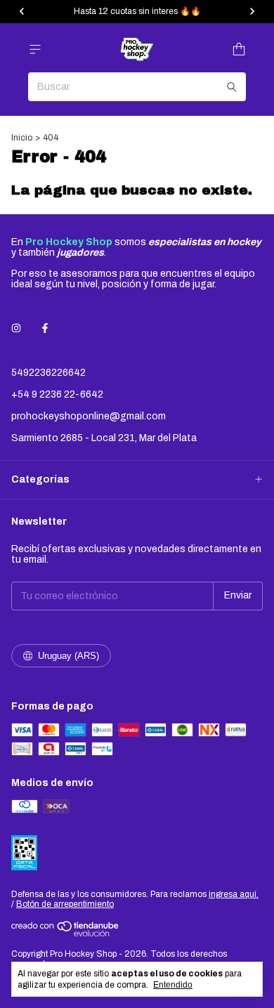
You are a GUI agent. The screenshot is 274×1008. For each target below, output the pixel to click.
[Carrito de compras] (239, 49)
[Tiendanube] (65, 933)
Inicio (21, 138)
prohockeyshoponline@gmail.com (88, 416)
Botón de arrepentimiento (65, 904)
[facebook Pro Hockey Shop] (45, 328)
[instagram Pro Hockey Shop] (16, 328)
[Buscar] (232, 86)
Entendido (173, 985)
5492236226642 (48, 372)
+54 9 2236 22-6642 (57, 394)
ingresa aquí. (234, 894)
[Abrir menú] (35, 49)
